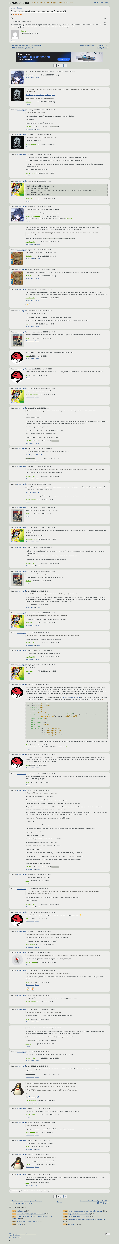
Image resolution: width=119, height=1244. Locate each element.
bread (27, 605)
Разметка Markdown (31, 1234)
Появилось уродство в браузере (78, 1216)
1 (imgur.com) (66, 697)
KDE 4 (19, 1224)
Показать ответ (30, 77)
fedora (15, 14)
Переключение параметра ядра (27, 1221)
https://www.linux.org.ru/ (15, 1237)
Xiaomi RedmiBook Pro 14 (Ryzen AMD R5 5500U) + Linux (93, 47)
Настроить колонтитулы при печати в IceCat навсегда (85, 1211)
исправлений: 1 (69, 218)
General (19, 8)
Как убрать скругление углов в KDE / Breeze (31, 1214)
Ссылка (13, 41)
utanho (28, 944)
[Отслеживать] (105, 23)
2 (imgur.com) (75, 697)
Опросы (60, 2)
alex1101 (28, 338)
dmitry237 (29, 962)
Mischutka (29, 256)
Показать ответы (30, 129)
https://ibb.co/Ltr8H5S (32, 492)
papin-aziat (29, 198)
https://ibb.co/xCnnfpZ (32, 1097)
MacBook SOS (72, 1224)
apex (27, 356)
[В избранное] (105, 18)
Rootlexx (28, 1100)
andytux (28, 173)
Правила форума (20, 1234)
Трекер (65, 2)
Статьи (48, 2)
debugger (28, 1044)
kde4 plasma (21, 1211)
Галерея (42, 2)
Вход (107, 2)
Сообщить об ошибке (14, 1235)
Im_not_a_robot (30, 242)
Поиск (71, 2)
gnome (20, 14)
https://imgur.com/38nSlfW (34, 455)
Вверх (107, 1234)
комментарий (21, 110)
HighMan (23, 31)
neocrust (28, 102)
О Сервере (12, 1234)
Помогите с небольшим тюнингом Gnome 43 (38, 11)
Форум (53, 2)
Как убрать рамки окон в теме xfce (79, 1214)
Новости (35, 2)
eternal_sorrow (30, 75)
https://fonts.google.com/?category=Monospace (40, 95)
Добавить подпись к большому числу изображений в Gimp (86, 1219)
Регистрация (98, 2)
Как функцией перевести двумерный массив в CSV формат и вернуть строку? (27, 47)
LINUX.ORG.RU (19, 3)
